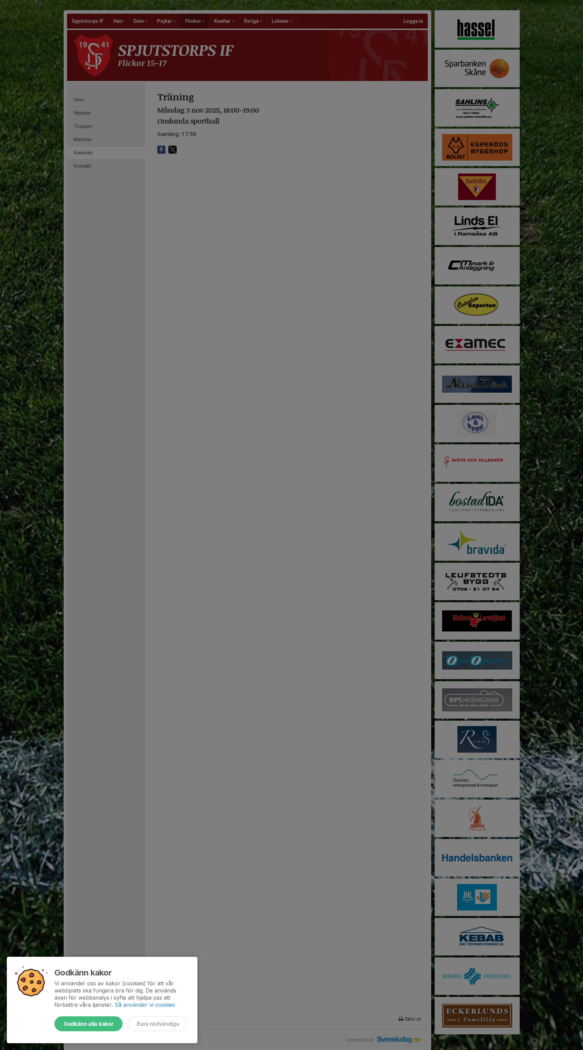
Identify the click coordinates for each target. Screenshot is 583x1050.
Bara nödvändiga (158, 1023)
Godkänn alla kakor (88, 1023)
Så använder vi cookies (145, 1004)
